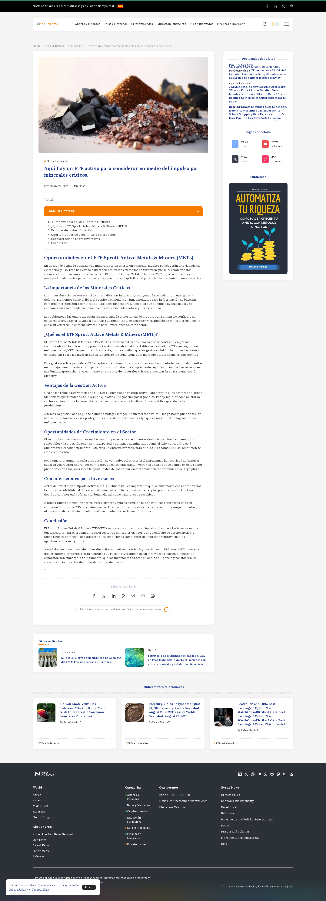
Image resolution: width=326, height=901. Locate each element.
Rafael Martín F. (241, 83)
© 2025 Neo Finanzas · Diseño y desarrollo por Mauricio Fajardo (257, 886)
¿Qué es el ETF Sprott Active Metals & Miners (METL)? (89, 226)
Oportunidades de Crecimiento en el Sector (83, 234)
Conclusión (59, 243)
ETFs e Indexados (54, 46)
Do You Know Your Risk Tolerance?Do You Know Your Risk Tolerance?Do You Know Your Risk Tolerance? (82, 710)
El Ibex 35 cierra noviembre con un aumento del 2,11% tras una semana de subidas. (91, 660)
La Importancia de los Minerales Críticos (80, 222)
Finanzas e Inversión (134, 836)
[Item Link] (46, 712)
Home (36, 46)
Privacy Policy (17, 889)
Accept (89, 887)
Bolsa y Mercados (138, 805)
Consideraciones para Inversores (75, 239)
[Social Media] (267, 6)
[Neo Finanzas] (47, 24)
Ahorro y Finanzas (133, 797)
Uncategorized (137, 844)
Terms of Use (40, 889)
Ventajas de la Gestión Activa (72, 230)
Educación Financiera (134, 819)
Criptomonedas (137, 811)
